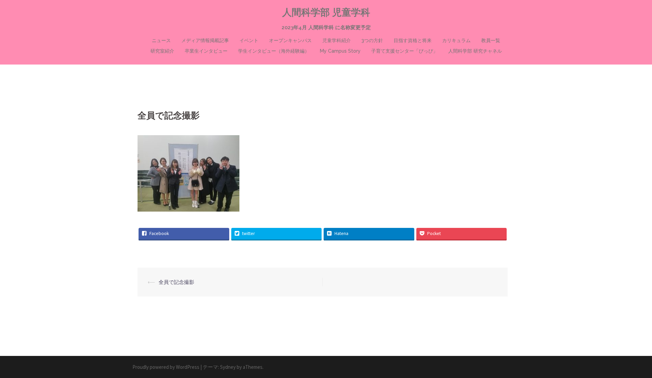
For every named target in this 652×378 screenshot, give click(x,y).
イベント (248, 40)
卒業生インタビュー (206, 51)
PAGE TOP (631, 361)
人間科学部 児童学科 (326, 12)
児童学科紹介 (336, 40)
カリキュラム (456, 40)
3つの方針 (372, 40)
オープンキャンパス (290, 40)
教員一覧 (490, 40)
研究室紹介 (162, 51)
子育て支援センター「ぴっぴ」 (404, 51)
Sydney (228, 367)
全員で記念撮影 (176, 282)
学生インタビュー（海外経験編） (273, 51)
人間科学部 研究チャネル (475, 51)
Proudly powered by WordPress (165, 367)
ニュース (161, 40)
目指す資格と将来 (413, 40)
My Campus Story (340, 51)
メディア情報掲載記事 (205, 40)
